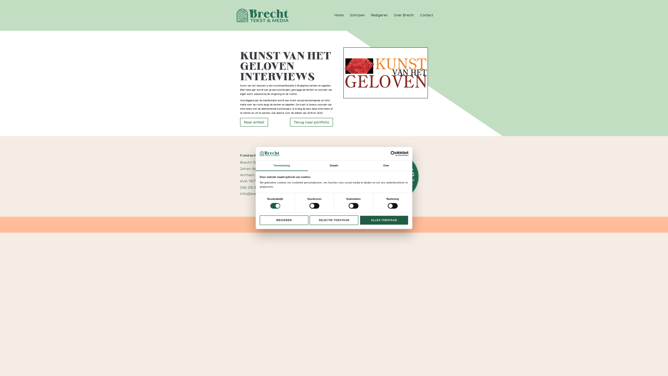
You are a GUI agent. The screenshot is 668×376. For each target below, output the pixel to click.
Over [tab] (386, 165)
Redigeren (379, 15)
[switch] (314, 206)
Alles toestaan (384, 220)
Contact (426, 15)
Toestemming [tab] (281, 165)
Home (339, 15)
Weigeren (284, 220)
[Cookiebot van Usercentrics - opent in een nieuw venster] (393, 153)
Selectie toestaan (334, 220)
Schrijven (357, 15)
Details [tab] (334, 165)
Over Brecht (404, 15)
